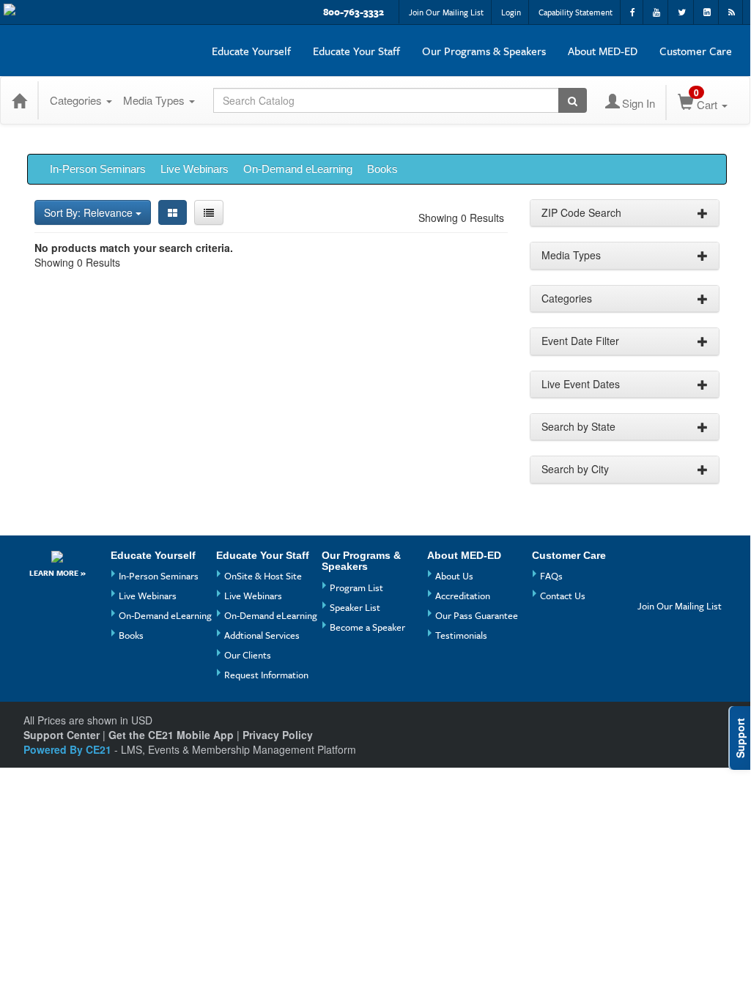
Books (382, 169)
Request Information (266, 674)
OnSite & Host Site (263, 575)
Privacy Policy (278, 734)
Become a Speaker (367, 627)
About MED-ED (602, 50)
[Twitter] (651, 585)
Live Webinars (194, 169)
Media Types (155, 100)
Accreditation (462, 595)
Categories (77, 100)
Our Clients (247, 655)
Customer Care (695, 50)
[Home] (19, 100)
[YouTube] (678, 560)
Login (511, 12)
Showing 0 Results (461, 217)
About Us (454, 575)
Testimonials (461, 635)
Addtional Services (262, 635)
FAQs (551, 575)
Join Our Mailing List (446, 12)
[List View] (208, 212)
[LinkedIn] (678, 585)
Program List (356, 587)
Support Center (61, 734)
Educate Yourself (251, 50)
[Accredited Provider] (57, 556)
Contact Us (562, 595)
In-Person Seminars (98, 169)
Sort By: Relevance (90, 212)
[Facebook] (651, 560)
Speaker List (355, 607)
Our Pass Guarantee (476, 615)
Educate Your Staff (356, 50)
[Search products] (572, 100)
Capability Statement (576, 12)
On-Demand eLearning (297, 169)
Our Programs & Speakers (484, 50)
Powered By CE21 (68, 749)
